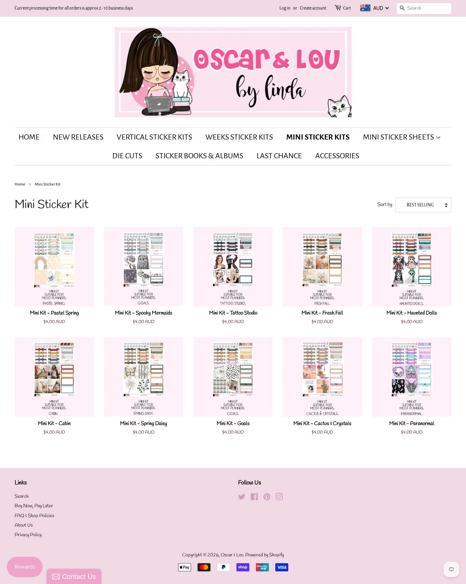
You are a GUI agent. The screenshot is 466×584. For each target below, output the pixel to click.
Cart (347, 8)
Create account (313, 8)
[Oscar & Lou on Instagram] (279, 498)
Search (22, 496)
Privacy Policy (28, 535)
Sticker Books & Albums (199, 156)
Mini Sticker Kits (318, 137)
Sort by (384, 204)
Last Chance (279, 156)
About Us (24, 525)
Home (29, 137)
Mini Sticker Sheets (399, 137)
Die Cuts (127, 156)
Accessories (337, 156)
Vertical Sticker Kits (154, 137)
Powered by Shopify (264, 555)
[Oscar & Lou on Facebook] (254, 498)
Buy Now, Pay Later (34, 506)
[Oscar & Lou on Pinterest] (267, 498)
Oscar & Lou (232, 555)
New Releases (78, 137)
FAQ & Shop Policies (34, 516)
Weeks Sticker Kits (239, 137)
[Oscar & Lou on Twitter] (242, 498)
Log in (284, 8)
